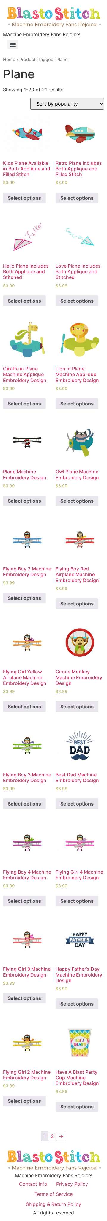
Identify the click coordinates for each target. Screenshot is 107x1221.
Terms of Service (53, 1194)
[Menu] (12, 44)
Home (9, 59)
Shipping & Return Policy (53, 1204)
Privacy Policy (72, 1184)
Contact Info (33, 1184)
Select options (24, 198)
